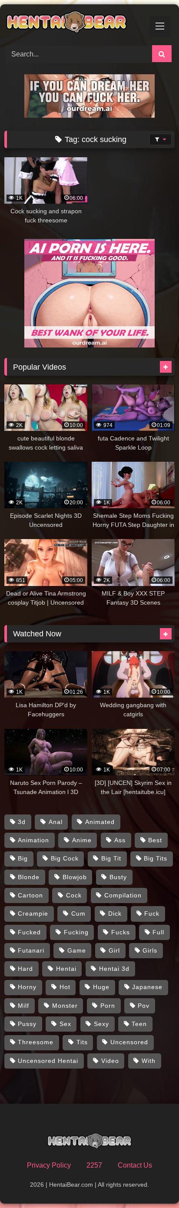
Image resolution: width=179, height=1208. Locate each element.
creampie (33, 913)
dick (115, 913)
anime (82, 840)
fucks (120, 932)
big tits (155, 858)
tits (82, 1042)
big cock (65, 858)
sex (65, 1023)
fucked (29, 932)
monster (65, 1005)
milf (23, 1005)
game (76, 950)
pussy (27, 1023)
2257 (94, 1165)
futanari (31, 950)
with (149, 1060)
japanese (147, 986)
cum (78, 913)
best (155, 840)
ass (120, 840)
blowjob (75, 877)
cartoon (30, 895)
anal (56, 821)
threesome (35, 1042)
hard (25, 968)
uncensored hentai (48, 1060)
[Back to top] (152, 1182)
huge (101, 986)
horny (27, 986)
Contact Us (135, 1165)
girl (114, 950)
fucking (76, 932)
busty (118, 877)
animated (100, 821)
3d (22, 821)
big (23, 858)
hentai (66, 968)
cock (74, 895)
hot (65, 986)
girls (150, 950)
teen (139, 1023)
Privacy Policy (49, 1165)
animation (33, 840)
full (158, 932)
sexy (101, 1023)
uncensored (129, 1042)
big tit (111, 858)
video (110, 1060)
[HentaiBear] (73, 23)
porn (107, 1005)
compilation (123, 895)
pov (143, 1005)
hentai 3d (114, 968)
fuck (151, 913)
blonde (29, 877)
